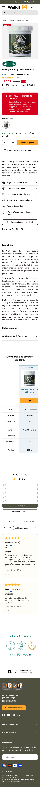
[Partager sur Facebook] (17, 229)
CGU (21, 775)
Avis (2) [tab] (11, 521)
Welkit (10, 771)
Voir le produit (29, 400)
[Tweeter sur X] (13, 229)
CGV (16, 775)
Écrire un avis (20, 506)
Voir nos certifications (14, 708)
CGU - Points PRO (31, 775)
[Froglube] (9, 64)
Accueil (4, 20)
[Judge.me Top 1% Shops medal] (30, 645)
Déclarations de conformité (11, 781)
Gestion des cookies (27, 779)
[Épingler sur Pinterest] (22, 229)
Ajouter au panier (27, 142)
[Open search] (4, 528)
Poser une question (20, 511)
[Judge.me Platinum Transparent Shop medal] (9, 645)
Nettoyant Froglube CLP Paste (19, 20)
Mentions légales (7, 775)
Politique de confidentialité (10, 779)
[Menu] (3, 7)
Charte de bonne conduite (10, 777)
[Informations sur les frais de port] (4, 87)
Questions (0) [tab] (29, 521)
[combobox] (20, 12)
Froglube (5, 74)
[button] (36, 7)
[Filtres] (10, 528)
